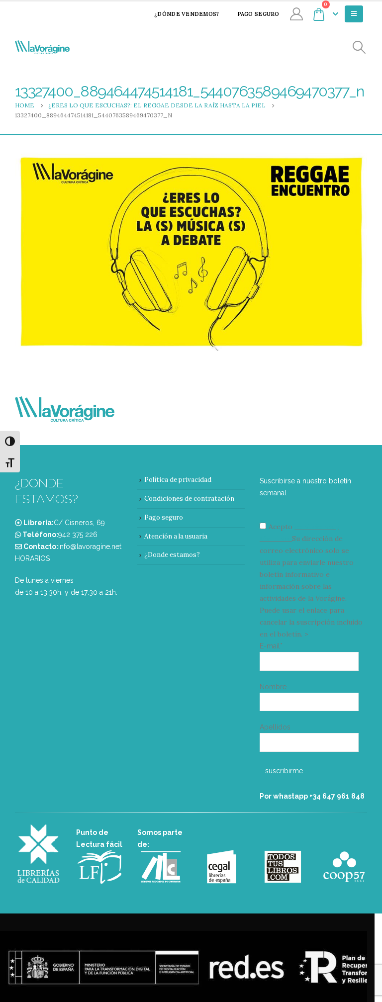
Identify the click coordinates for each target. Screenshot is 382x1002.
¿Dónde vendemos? (186, 13)
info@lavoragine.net (89, 546)
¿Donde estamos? (172, 554)
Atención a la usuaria (175, 536)
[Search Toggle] (359, 47)
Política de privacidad (177, 479)
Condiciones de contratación (189, 498)
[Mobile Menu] (354, 13)
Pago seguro (258, 13)
